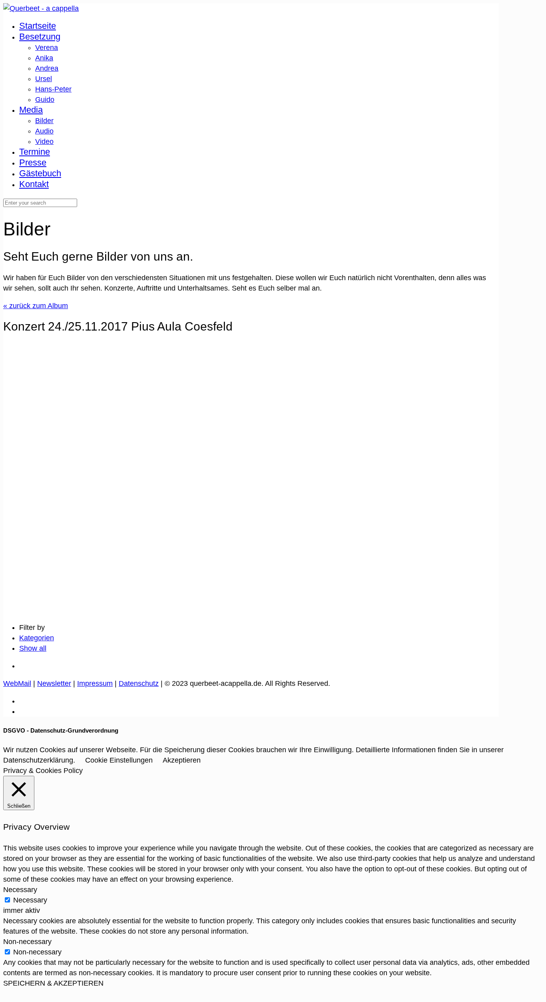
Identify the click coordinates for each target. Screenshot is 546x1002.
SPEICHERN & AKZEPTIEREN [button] (53, 983)
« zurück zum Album (35, 306)
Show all (32, 648)
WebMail (17, 683)
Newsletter (54, 683)
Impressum (95, 683)
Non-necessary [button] (27, 942)
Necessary (30, 900)
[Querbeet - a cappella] (41, 8)
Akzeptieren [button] (182, 760)
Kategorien (36, 638)
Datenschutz (139, 683)
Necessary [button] (20, 890)
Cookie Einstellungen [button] (119, 760)
